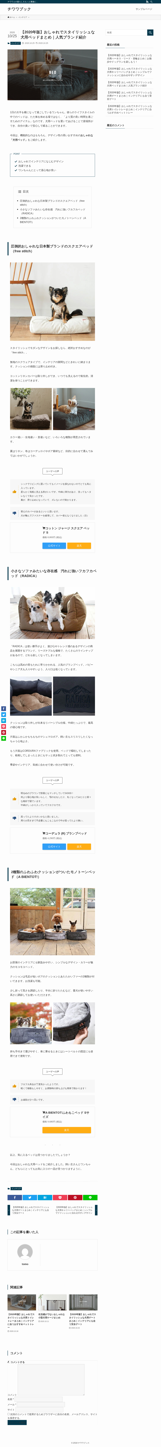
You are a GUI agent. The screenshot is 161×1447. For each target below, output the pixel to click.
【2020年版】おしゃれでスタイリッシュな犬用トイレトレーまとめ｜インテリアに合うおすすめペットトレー (129, 109)
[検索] (151, 1)
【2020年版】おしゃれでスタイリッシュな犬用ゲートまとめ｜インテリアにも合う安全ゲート (129, 95)
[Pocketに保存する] (60, 1197)
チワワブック (19, 9)
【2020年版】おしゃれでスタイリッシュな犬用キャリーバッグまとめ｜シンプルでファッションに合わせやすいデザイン (129, 72)
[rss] (147, 1)
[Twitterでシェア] (30, 1197)
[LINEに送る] (90, 1197)
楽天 (79, 545)
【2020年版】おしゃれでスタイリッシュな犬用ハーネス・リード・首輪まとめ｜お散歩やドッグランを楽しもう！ (129, 58)
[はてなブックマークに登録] (45, 1197)
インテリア (15, 43)
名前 (11, 1399)
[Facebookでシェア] (15, 1197)
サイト (11, 1409)
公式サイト (54, 545)
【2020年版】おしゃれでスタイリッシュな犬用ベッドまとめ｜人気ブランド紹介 (129, 84)
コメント (12, 1394)
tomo (25, 1264)
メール (12, 1404)
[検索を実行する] (150, 32)
